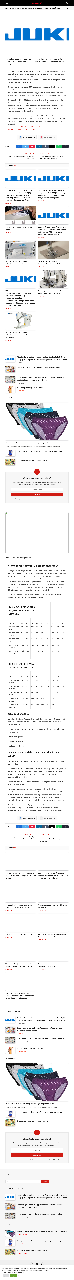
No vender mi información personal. (14, 1272)
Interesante (9, 881)
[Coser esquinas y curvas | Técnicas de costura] (53, 893)
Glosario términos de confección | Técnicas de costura (52, 965)
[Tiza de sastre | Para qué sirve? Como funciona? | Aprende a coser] (20, 952)
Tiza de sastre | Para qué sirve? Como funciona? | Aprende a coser (19, 965)
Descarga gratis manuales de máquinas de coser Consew (17, 262)
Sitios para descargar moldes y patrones (33, 460)
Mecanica (8, 203)
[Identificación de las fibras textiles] (20, 923)
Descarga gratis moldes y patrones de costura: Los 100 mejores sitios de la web (39, 368)
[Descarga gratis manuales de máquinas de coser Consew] (20, 250)
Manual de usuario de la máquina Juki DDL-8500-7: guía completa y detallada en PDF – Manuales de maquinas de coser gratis (52, 231)
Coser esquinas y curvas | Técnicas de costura (52, 906)
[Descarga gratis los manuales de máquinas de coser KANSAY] (53, 279)
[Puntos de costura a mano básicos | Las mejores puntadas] (53, 923)
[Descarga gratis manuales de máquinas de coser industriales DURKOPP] (20, 321)
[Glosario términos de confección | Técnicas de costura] (53, 952)
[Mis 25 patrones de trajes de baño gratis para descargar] (10, 453)
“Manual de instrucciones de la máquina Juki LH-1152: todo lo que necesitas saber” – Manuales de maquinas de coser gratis (52, 194)
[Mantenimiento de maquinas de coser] (20, 215)
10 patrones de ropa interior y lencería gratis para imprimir (30, 443)
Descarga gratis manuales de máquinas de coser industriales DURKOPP (18, 334)
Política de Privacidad (53, 499)
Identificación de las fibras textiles (19, 934)
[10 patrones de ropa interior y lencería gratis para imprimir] (37, 421)
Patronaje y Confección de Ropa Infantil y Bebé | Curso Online (18, 906)
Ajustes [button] (6, 1276)
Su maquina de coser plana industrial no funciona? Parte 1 (51, 262)
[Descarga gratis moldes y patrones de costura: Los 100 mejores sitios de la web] (10, 369)
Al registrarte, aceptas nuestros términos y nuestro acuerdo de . (38, 499)
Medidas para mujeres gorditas (30, 388)
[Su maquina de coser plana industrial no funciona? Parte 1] (53, 250)
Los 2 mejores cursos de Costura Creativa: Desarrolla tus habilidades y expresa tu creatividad (40, 378)
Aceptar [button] (13, 1276)
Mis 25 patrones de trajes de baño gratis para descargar (39, 451)
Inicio (6, 8)
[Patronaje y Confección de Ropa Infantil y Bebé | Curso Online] (20, 893)
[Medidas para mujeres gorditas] (10, 389)
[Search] (67, 3)
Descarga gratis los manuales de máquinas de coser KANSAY (51, 292)
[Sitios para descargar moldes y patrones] (10, 462)
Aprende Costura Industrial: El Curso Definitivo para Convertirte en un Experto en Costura (19, 995)
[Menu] (7, 3)
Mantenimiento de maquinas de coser (18, 228)
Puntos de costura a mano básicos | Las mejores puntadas (52, 935)
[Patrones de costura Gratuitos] (37, 3)
